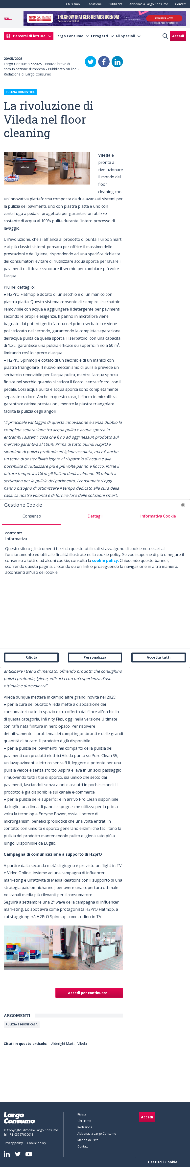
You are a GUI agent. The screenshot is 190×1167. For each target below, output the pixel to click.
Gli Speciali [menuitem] (125, 36)
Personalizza (95, 657)
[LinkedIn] (117, 61)
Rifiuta (31, 657)
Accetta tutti (158, 657)
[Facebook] (104, 61)
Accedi (178, 36)
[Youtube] (28, 1154)
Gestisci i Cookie (162, 1162)
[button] (183, 505)
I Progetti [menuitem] (99, 36)
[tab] (31, 518)
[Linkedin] (7, 1154)
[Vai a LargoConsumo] (8, 18)
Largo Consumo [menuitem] (69, 36)
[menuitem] (72, 4)
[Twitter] (90, 61)
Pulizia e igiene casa (22, 1024)
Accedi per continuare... (89, 992)
